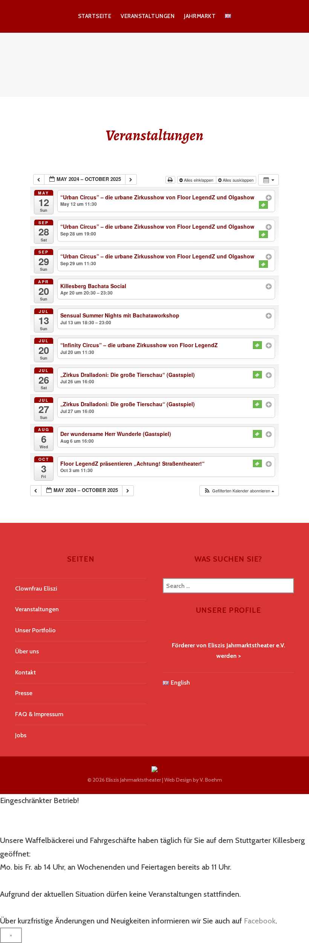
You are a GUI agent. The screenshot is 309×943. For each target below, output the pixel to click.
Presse (23, 693)
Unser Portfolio (35, 630)
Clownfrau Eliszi (36, 588)
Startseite (95, 16)
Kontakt (25, 672)
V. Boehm (211, 779)
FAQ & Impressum (39, 714)
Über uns (27, 651)
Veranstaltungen (147, 16)
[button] (239, 491)
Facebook (259, 920)
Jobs (20, 735)
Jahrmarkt (200, 16)
